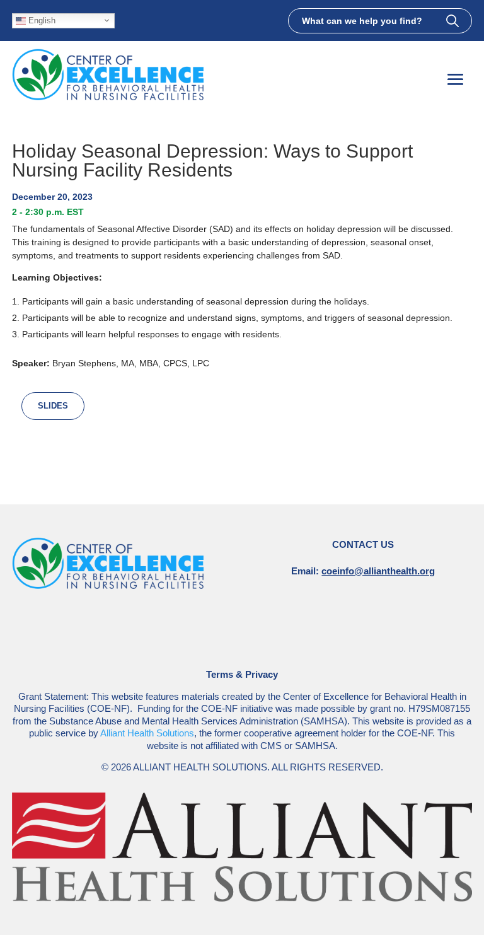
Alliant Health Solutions (147, 733)
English (40, 20)
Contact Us (363, 544)
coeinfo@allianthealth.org (378, 571)
